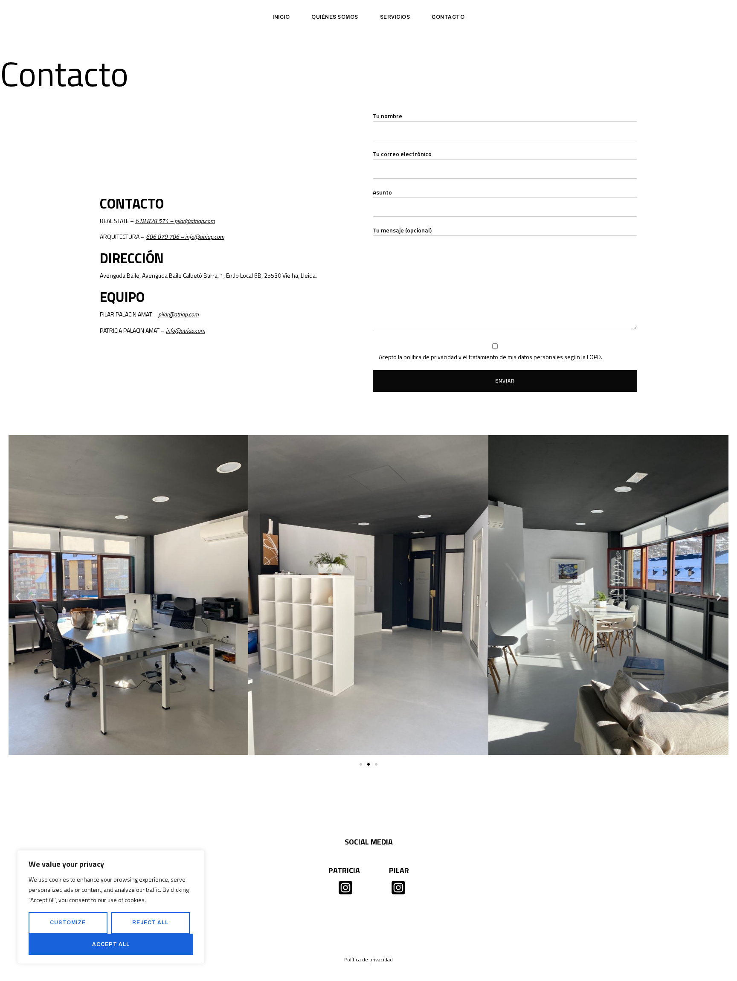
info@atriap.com (204, 236)
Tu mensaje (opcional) (402, 230)
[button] (18, 596)
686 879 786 (162, 236)
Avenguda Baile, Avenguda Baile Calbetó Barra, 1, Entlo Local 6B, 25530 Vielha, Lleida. (208, 275)
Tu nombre (387, 115)
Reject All (150, 923)
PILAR (399, 870)
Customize (68, 923)
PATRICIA (344, 870)
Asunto (382, 192)
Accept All (111, 944)
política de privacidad (430, 356)
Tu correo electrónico (402, 153)
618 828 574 (151, 220)
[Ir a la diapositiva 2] (368, 764)
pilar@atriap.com (194, 220)
